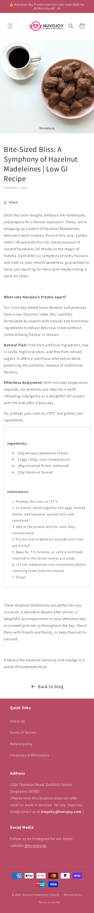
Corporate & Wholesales (29, 755)
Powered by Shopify (46, 894)
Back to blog (50, 686)
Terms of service (49, 902)
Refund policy (21, 744)
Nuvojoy (27, 894)
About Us (17, 721)
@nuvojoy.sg (36, 845)
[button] (10, 26)
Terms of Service (23, 732)
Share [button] (13, 202)
